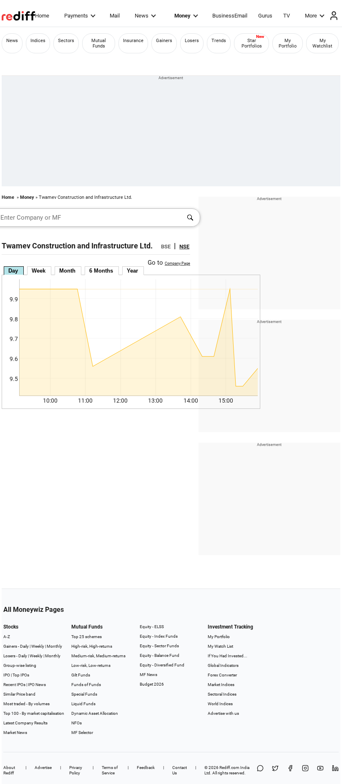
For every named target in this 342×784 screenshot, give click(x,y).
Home (42, 16)
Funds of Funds (86, 684)
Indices (37, 40)
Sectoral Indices (222, 694)
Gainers (164, 40)
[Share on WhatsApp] (260, 770)
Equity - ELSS (152, 626)
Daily (24, 646)
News (141, 16)
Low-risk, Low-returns (91, 665)
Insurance (133, 40)
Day (13, 271)
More (311, 16)
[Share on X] (275, 770)
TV (286, 16)
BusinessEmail (229, 16)
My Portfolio (288, 43)
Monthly (54, 646)
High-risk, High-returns (91, 646)
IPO (6, 675)
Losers (192, 40)
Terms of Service (110, 770)
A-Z (6, 636)
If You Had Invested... (227, 656)
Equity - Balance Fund (159, 655)
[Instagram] (305, 770)
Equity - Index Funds (159, 636)
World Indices (220, 703)
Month (67, 271)
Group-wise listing (19, 665)
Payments (76, 16)
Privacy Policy (75, 770)
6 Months (101, 271)
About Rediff (9, 770)
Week (38, 271)
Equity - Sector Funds (159, 646)
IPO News (37, 684)
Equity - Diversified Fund (162, 665)
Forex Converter (222, 675)
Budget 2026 (152, 684)
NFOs (76, 723)
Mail (115, 16)
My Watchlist (322, 43)
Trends (218, 40)
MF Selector (82, 732)
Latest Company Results (25, 723)
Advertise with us (223, 713)
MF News (148, 674)
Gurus (265, 16)
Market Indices (221, 684)
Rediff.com (229, 767)
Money (182, 16)
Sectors (66, 40)
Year (132, 271)
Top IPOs (21, 675)
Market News (15, 732)
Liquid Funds (83, 703)
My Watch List (220, 646)
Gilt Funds (80, 675)
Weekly (37, 646)
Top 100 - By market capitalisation (33, 713)
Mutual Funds (98, 43)
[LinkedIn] (335, 770)
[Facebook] (290, 770)
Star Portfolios (251, 43)
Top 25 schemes (86, 636)
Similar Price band (19, 694)
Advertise (43, 767)
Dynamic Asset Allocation (94, 713)
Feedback (146, 767)
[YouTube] (320, 770)
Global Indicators (223, 665)
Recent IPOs (14, 684)
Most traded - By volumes (26, 703)
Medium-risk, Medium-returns (98, 656)
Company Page (177, 263)
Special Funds (84, 694)
